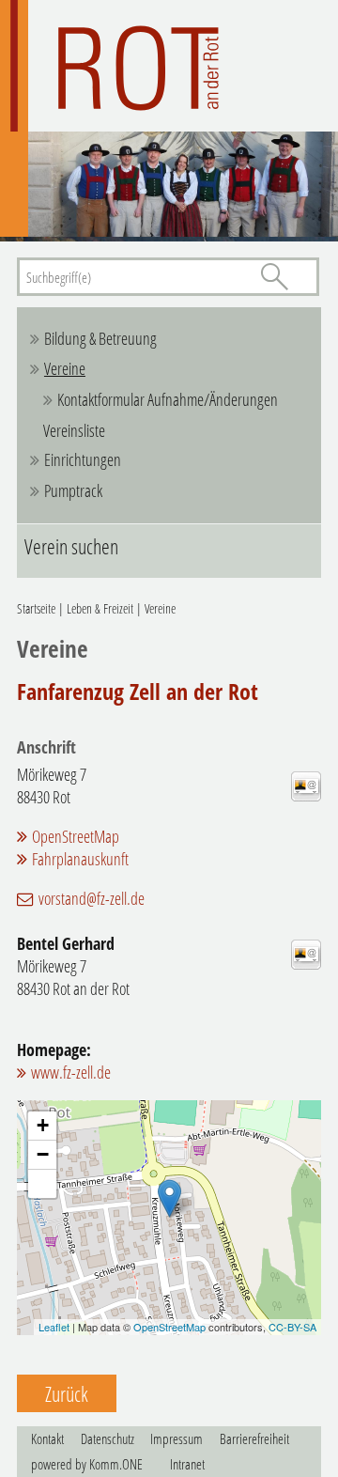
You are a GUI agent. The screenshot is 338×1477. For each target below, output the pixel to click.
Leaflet (53, 1326)
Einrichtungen (82, 459)
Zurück (66, 1393)
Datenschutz (107, 1438)
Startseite (36, 608)
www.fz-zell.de (71, 1072)
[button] (42, 1184)
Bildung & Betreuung (100, 338)
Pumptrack (73, 490)
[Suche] (274, 276)
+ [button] (43, 1125)
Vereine (64, 368)
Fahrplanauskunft (80, 858)
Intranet (187, 1463)
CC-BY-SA (292, 1326)
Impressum (176, 1438)
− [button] (43, 1154)
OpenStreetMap (75, 836)
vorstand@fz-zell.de (91, 898)
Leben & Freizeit (100, 608)
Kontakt (47, 1438)
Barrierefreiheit (254, 1438)
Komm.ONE (116, 1463)
